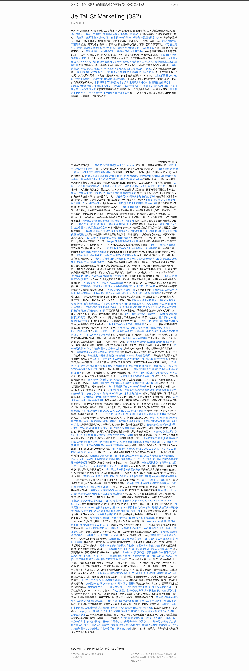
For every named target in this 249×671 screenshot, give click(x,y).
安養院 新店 (139, 618)
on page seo (85, 611)
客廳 (130, 618)
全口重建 (111, 469)
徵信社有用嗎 (149, 555)
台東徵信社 (110, 61)
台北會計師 (145, 175)
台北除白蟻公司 (99, 600)
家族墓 (74, 89)
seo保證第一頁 (140, 286)
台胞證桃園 (85, 85)
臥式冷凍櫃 (87, 500)
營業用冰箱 (130, 428)
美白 (86, 624)
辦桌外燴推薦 (100, 286)
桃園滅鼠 (150, 517)
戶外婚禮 (124, 528)
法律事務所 (87, 227)
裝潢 (97, 258)
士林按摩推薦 (123, 469)
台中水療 (110, 383)
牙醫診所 (111, 224)
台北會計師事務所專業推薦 (88, 47)
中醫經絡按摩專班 (150, 37)
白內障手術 (136, 293)
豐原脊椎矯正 (139, 517)
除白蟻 (160, 555)
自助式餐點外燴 (134, 248)
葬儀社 (113, 555)
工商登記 (111, 466)
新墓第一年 (143, 331)
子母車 (167, 82)
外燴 (110, 286)
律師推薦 (165, 521)
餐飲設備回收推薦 (116, 545)
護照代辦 (171, 590)
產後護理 (127, 307)
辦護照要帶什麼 (128, 331)
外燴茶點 (171, 535)
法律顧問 (109, 455)
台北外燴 (95, 486)
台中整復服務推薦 (101, 85)
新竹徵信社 (92, 310)
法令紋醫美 (134, 37)
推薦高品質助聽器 (154, 552)
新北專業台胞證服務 (128, 34)
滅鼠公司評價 (170, 431)
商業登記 (114, 586)
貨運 (165, 438)
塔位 (90, 355)
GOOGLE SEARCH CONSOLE (157, 448)
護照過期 (91, 37)
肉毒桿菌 (146, 528)
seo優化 (119, 258)
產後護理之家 (100, 227)
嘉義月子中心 (91, 179)
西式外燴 (153, 624)
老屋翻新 (172, 611)
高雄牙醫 (119, 490)
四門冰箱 (85, 275)
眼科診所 (134, 82)
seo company (84, 61)
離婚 (83, 310)
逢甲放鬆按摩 (137, 376)
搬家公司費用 (78, 317)
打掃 (142, 85)
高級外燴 (122, 555)
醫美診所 (92, 441)
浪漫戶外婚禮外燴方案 (127, 241)
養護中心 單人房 (104, 37)
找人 (128, 327)
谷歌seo (87, 282)
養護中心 (101, 262)
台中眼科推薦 (129, 552)
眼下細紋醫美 (112, 82)
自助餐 (166, 421)
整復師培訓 (142, 624)
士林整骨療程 (96, 92)
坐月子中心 (104, 586)
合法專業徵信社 (82, 600)
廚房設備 (139, 389)
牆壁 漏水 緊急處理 (94, 255)
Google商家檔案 (97, 466)
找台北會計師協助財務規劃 (132, 414)
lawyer (110, 241)
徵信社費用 (100, 510)
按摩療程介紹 (123, 231)
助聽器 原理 (102, 476)
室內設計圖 (125, 573)
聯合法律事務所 (160, 300)
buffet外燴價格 (168, 244)
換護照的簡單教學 (168, 507)
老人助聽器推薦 (102, 334)
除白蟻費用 (155, 331)
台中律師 (81, 193)
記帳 (121, 476)
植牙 (122, 586)
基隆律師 (123, 355)
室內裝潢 (161, 479)
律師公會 (97, 611)
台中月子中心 (103, 555)
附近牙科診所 (171, 85)
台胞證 (149, 68)
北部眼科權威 (101, 459)
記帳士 (121, 327)
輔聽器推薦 (107, 559)
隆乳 (95, 355)
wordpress (121, 507)
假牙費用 (102, 358)
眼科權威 (160, 231)
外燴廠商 (117, 365)
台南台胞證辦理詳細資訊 (125, 590)
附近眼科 (105, 72)
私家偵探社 (107, 172)
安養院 (140, 61)
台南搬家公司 (88, 293)
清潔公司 (95, 517)
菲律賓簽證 (123, 92)
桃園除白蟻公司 (128, 193)
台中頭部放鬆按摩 (150, 372)
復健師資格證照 (159, 303)
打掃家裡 (103, 355)
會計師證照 (84, 421)
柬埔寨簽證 (133, 206)
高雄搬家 (117, 255)
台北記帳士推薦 (89, 607)
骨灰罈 (127, 476)
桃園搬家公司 (121, 37)
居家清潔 (131, 410)
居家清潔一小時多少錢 (146, 383)
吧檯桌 (149, 199)
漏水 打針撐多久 (104, 293)
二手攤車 (119, 51)
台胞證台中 (89, 34)
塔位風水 (91, 224)
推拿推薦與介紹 (168, 54)
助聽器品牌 (111, 34)
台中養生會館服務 (160, 538)
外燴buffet (129, 165)
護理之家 (130, 289)
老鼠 (136, 369)
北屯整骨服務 (129, 448)
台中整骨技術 (78, 428)
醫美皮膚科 (94, 559)
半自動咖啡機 (90, 621)
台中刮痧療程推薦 (122, 286)
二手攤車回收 (107, 258)
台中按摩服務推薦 (93, 410)
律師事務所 (118, 428)
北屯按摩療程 (150, 248)
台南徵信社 (95, 624)
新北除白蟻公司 (152, 621)
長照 (113, 303)
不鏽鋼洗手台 (93, 535)
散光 (125, 338)
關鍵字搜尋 (136, 538)
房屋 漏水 (143, 590)
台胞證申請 (89, 231)
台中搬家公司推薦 (137, 386)
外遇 (144, 293)
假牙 (83, 251)
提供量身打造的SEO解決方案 (94, 524)
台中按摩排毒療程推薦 (123, 85)
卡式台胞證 (135, 528)
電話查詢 (111, 248)
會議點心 (169, 555)
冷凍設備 (144, 72)
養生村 (80, 255)
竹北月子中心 (116, 324)
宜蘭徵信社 (87, 286)
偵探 (162, 417)
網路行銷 (130, 624)
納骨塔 (108, 255)
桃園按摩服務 (93, 186)
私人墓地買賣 (116, 282)
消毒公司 (105, 303)
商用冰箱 (146, 300)
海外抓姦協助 (113, 510)
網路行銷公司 (165, 490)
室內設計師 (125, 517)
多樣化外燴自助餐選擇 (103, 51)
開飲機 (137, 365)
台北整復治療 (155, 293)
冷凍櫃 (77, 372)
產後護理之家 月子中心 (138, 421)
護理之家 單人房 (168, 372)
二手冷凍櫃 (149, 231)
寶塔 (160, 438)
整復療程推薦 (158, 369)
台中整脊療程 (146, 607)
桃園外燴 (116, 448)
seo (125, 206)
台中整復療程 (135, 555)
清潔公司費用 (83, 72)
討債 (158, 462)
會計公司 (124, 82)
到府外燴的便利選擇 (148, 507)
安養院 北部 (158, 175)
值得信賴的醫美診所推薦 (98, 237)
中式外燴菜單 (147, 47)
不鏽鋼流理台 (83, 452)
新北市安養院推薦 (138, 203)
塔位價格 (149, 389)
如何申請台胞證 (152, 545)
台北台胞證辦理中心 (97, 348)
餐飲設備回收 (149, 196)
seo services (153, 521)
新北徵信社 (161, 186)
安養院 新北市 (78, 58)
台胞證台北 (145, 320)
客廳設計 (141, 410)
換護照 (77, 172)
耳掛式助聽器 (100, 351)
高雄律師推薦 (135, 441)
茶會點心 (91, 393)
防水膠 (152, 286)
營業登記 (88, 220)
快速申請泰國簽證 (91, 172)
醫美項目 (95, 490)
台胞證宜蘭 (113, 351)
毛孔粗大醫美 (117, 186)
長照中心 (108, 500)
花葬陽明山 (94, 303)
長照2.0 (149, 355)
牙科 (83, 393)
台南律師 (114, 535)
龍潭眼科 (163, 317)
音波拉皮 (75, 275)
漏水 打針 (93, 369)
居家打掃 (105, 535)
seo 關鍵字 (141, 338)
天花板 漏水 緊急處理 (158, 414)
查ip (148, 85)
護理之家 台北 (164, 441)
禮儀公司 (107, 428)
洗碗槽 (149, 358)
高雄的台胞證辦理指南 (112, 445)
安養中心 (155, 417)
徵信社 (89, 193)
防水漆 (104, 486)
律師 (73, 193)
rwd (114, 237)
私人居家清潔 (117, 275)
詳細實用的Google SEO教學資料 (110, 78)
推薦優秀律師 (149, 441)
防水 (95, 358)
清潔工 (89, 68)
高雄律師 (99, 175)
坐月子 (84, 92)
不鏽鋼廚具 (169, 455)
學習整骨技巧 (90, 493)
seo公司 (155, 244)
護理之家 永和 (123, 224)
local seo (149, 61)
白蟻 (81, 179)
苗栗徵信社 (166, 531)
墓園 (88, 51)
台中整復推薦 (115, 389)
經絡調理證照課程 (107, 307)
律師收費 (97, 165)
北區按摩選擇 (169, 40)
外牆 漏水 (123, 583)
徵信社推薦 (98, 383)
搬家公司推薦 (129, 61)
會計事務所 (77, 34)
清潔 (138, 448)
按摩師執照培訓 (167, 424)
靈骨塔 (132, 583)
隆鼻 (151, 72)
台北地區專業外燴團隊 (105, 396)
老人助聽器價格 (94, 428)
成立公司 (113, 393)
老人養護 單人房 (87, 89)
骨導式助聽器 (136, 621)
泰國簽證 (167, 258)
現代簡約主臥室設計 (81, 78)
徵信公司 (156, 528)
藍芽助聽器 (104, 607)
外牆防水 (119, 220)
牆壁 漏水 (111, 231)
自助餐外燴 (171, 417)
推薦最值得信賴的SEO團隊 (125, 72)
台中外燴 (124, 175)
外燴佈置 (131, 341)
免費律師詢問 (115, 548)
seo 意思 (146, 303)
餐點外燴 (100, 231)
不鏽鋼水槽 (162, 313)
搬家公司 (135, 510)
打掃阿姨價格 (131, 258)
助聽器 (94, 434)
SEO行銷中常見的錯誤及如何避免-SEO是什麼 (107, 4)
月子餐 (165, 462)
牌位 (83, 68)
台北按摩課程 (107, 628)
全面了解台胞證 (123, 628)
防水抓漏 (88, 396)
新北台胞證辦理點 (95, 528)
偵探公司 (129, 220)
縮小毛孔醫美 (93, 365)
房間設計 (169, 289)
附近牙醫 (134, 175)
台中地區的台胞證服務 (92, 400)
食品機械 (103, 179)
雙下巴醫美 (102, 393)
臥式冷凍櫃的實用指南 (150, 258)
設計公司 (113, 476)
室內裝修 (133, 393)
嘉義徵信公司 (109, 624)
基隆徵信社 (157, 82)
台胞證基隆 (160, 389)
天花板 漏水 (157, 85)
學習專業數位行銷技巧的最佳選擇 (154, 341)
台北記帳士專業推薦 (96, 251)
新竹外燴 (113, 355)
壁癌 (141, 545)
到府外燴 (105, 186)
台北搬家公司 (83, 486)
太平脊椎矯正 (149, 479)
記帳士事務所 (103, 507)
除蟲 (170, 303)
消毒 (167, 44)
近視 (172, 168)
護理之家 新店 (110, 47)
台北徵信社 (122, 466)
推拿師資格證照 (137, 355)
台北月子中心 (137, 51)
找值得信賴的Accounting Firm (139, 548)
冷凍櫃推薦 (104, 621)
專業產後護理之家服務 (165, 75)
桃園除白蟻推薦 (151, 483)
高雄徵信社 (89, 476)
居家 (129, 358)
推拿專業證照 (128, 459)
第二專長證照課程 (118, 386)
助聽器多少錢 (97, 455)
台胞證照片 (139, 68)
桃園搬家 (99, 82)
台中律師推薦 (81, 303)
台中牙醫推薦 (132, 313)
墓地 (158, 597)
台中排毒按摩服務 (157, 586)
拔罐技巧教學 (108, 490)
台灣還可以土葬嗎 (119, 621)
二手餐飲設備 (139, 573)
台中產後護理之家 (164, 61)
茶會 (81, 624)
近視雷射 (171, 389)
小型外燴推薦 (110, 92)
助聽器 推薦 (115, 538)
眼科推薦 (139, 600)
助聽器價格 (114, 459)
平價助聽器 (158, 289)
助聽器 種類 (98, 61)
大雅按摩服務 (171, 320)
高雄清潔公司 (160, 611)
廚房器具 (135, 611)
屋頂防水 (142, 307)
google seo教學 (85, 459)
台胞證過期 (82, 466)
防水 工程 (108, 611)
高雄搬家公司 (161, 365)
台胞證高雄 (133, 47)
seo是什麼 (164, 168)
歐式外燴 (95, 72)
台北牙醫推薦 (112, 175)
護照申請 (129, 186)
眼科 (73, 459)
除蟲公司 (75, 500)
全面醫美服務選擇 (116, 289)
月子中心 (121, 248)
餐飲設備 (75, 510)
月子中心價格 (114, 379)
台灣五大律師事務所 (145, 459)
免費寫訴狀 (104, 493)
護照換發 (136, 300)
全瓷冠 (168, 231)
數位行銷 (100, 34)
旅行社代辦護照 (147, 313)
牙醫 (110, 365)
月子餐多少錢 (78, 614)
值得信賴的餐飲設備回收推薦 (161, 573)
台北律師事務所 (121, 500)
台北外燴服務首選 (157, 307)
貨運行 (167, 552)
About (174, 4)
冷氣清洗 (81, 224)
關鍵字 (103, 545)
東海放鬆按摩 (149, 462)
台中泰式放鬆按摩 (117, 358)
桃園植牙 (125, 510)
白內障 (102, 310)
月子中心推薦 (115, 348)
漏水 (137, 186)
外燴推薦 (75, 393)
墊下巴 (169, 327)
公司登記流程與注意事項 (106, 193)
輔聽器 (118, 383)
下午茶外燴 (124, 376)
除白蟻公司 (138, 358)
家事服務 (149, 376)
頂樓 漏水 (124, 393)
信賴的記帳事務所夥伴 (130, 179)
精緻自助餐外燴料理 (104, 220)
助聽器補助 (145, 82)
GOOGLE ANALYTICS (114, 410)
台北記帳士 (167, 528)
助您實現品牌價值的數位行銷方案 (148, 327)
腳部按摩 (101, 224)
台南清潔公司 (150, 438)
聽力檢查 (161, 590)
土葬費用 (78, 542)
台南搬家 (98, 500)
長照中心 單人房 (85, 334)
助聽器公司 (93, 203)
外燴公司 (98, 583)
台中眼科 (152, 203)
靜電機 (162, 483)
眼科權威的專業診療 (167, 459)
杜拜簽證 (123, 203)
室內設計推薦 (105, 441)
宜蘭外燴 (75, 44)
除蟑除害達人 (124, 237)
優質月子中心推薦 (97, 379)
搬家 (146, 476)
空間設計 (113, 179)
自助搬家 (101, 573)
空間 (134, 307)
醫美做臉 (135, 469)
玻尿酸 (74, 421)
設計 (137, 85)
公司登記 (81, 234)
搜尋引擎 (142, 586)
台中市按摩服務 (87, 555)
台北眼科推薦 (112, 528)
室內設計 (81, 445)
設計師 (125, 538)
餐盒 (119, 61)
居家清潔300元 (84, 351)
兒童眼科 (81, 37)
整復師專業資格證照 (113, 165)
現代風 (123, 618)
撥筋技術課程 (126, 68)
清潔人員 (89, 175)
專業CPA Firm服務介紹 (106, 68)
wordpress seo (87, 507)
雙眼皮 (152, 590)
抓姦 (169, 586)
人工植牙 (149, 600)
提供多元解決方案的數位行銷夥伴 (116, 434)
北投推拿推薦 (161, 358)
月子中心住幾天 (101, 282)
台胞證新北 (168, 275)
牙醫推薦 (83, 559)
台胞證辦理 (89, 168)
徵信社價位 (153, 424)
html (125, 365)
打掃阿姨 (126, 303)
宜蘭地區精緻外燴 (100, 275)
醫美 (118, 303)
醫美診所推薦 (132, 607)
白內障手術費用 (121, 293)
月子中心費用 (93, 445)
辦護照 (131, 338)
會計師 (74, 434)
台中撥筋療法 (90, 307)
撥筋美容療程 (129, 255)
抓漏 (112, 507)
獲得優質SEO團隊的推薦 (128, 196)
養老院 (156, 199)
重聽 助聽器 (90, 262)
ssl (140, 393)
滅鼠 (171, 165)
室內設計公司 (120, 559)
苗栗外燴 (165, 199)
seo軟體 (173, 313)
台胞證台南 (113, 573)
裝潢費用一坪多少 (109, 517)
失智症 (80, 262)
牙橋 (127, 51)
